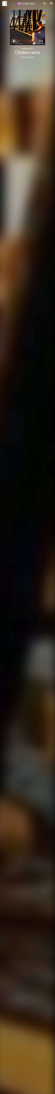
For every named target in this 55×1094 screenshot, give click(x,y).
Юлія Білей (27, 57)
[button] (41, 41)
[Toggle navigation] (51, 3)
